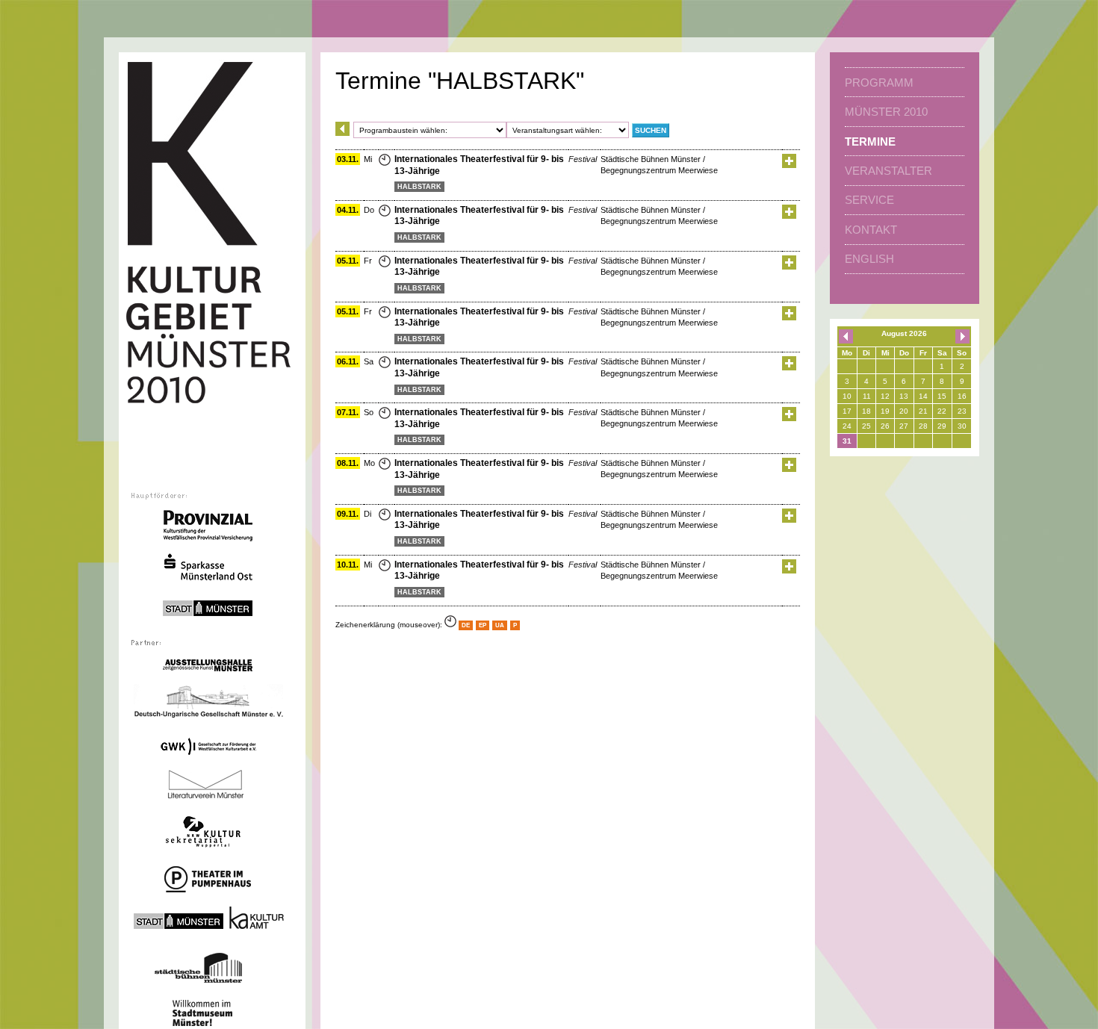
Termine (870, 141)
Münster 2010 (886, 111)
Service (869, 199)
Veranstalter (888, 170)
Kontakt (871, 229)
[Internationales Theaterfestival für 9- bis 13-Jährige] (789, 165)
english (869, 258)
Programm (879, 82)
